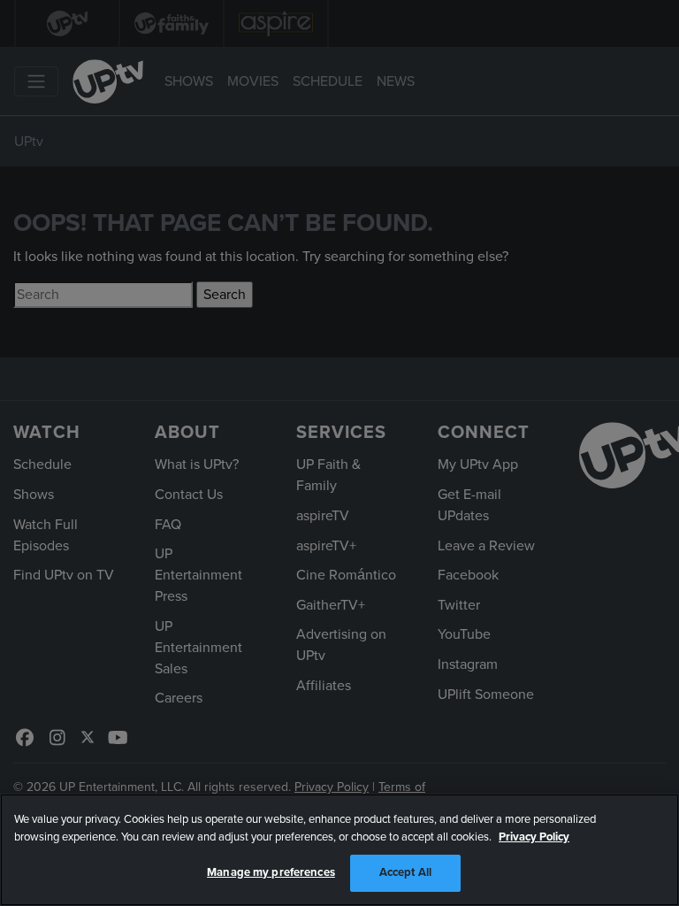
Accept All (405, 872)
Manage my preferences (271, 872)
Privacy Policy (534, 837)
